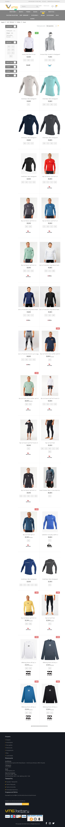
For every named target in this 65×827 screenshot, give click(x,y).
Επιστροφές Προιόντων (12, 789)
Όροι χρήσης (9, 745)
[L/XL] (13, 51)
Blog (7, 753)
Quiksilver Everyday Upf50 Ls (50, 534)
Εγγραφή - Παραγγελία (11, 781)
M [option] (28, 60)
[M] (9, 51)
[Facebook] (46, 823)
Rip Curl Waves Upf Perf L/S (50, 176)
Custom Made (9, 755)
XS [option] (44, 104)
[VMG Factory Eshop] (11, 6)
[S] (13, 48)
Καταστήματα (9, 742)
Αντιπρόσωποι (9, 750)
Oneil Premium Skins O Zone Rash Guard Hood (52, 490)
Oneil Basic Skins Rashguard (28, 99)
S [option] (24, 60)
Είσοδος (44, 1)
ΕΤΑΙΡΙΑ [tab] (8, 67)
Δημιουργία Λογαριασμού (53, 1)
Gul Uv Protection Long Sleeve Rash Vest (50, 265)
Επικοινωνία (46, 5)
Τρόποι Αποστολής (11, 787)
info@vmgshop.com (10, 770)
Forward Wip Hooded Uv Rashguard (50, 54)
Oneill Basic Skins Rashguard (28, 176)
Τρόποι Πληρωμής (10, 784)
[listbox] (28, 60)
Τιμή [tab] (7, 75)
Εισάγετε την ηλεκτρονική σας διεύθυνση (15, 801)
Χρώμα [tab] (8, 71)
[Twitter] (53, 823)
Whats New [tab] (9, 62)
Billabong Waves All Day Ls (28, 662)
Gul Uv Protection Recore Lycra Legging (29, 354)
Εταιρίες (32, 18)
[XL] (13, 54)
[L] (9, 54)
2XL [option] (53, 270)
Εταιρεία (8, 740)
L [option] (55, 104)
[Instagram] (50, 823)
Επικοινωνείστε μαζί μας (34, 1)
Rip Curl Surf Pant (50, 443)
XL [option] (53, 60)
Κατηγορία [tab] (9, 26)
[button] (52, 6)
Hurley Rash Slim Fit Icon (28, 54)
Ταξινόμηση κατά (41, 26)
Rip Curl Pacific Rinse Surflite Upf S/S (50, 354)
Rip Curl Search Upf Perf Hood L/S (50, 398)
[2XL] (11, 57)
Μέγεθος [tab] (8, 42)
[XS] (9, 48)
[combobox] (29, 6)
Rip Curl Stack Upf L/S (29, 534)
